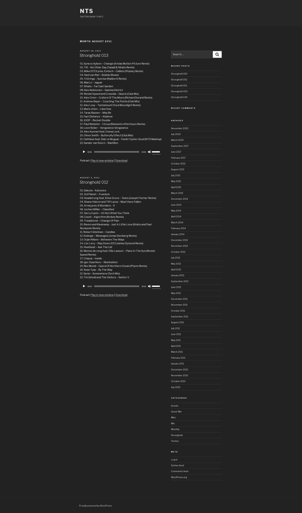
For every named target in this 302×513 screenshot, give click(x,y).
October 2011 (178, 310)
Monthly (175, 429)
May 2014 (176, 210)
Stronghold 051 (179, 85)
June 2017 (176, 151)
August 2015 (177, 169)
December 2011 (179, 299)
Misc (173, 417)
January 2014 (177, 234)
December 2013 (179, 240)
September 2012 (179, 281)
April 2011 (176, 346)
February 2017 (178, 157)
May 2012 (176, 293)
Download (121, 160)
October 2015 (178, 163)
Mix (173, 423)
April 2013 (176, 269)
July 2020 (176, 134)
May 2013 (176, 263)
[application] (121, 152)
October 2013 (178, 252)
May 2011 (176, 340)
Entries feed (177, 465)
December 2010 (179, 369)
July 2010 (175, 387)
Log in (174, 459)
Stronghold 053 (179, 73)
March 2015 (177, 193)
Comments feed (179, 471)
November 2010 (179, 375)
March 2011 (177, 351)
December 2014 (179, 198)
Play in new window (102, 160)
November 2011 (179, 304)
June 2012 (176, 287)
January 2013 (177, 275)
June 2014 (176, 204)
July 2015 (175, 175)
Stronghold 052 (179, 79)
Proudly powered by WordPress (95, 505)
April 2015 (176, 187)
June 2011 (176, 334)
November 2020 (179, 128)
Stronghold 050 (179, 91)
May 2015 (176, 181)
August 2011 (177, 322)
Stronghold (177, 435)
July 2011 (175, 328)
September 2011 (179, 316)
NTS (86, 11)
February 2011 (178, 357)
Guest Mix (176, 411)
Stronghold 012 (94, 182)
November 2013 (179, 246)
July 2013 (175, 257)
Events (174, 405)
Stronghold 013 (94, 55)
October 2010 (178, 381)
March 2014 (177, 222)
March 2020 (177, 140)
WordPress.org (179, 477)
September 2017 (179, 146)
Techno (175, 441)
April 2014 (176, 216)
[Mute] (149, 151)
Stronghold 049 (179, 97)
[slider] (156, 151)
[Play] (84, 151)
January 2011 (177, 363)
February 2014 (178, 228)
